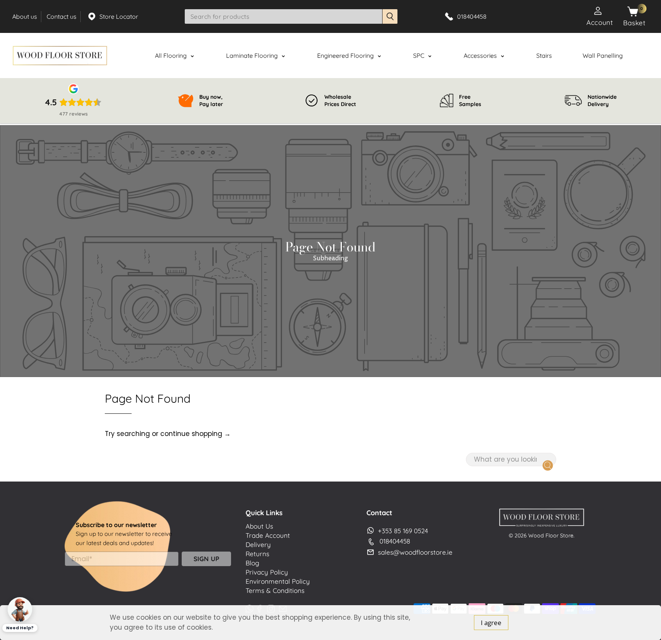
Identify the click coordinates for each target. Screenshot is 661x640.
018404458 (394, 541)
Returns (257, 554)
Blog (252, 563)
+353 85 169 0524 (403, 531)
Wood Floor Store (550, 535)
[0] (632, 12)
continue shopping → (195, 433)
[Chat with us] (20, 609)
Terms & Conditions (275, 590)
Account (599, 22)
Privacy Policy (267, 572)
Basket (634, 22)
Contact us (62, 16)
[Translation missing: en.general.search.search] (390, 16)
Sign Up (206, 559)
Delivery (258, 544)
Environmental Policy (278, 581)
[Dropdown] (192, 56)
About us (24, 16)
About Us (259, 526)
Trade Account (268, 535)
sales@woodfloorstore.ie (415, 552)
